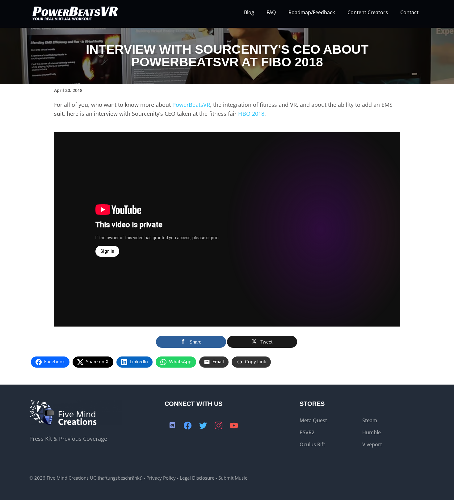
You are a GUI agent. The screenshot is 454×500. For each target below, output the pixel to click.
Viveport (372, 444)
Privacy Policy (161, 478)
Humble (371, 432)
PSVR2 (307, 432)
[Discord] (172, 426)
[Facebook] (187, 426)
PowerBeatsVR (191, 104)
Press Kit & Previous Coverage (68, 438)
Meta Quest (313, 420)
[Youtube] (234, 426)
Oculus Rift (312, 444)
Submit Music (232, 478)
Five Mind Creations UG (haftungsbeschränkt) (94, 478)
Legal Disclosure (197, 478)
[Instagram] (218, 426)
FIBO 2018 (251, 113)
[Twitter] (203, 426)
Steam (369, 420)
